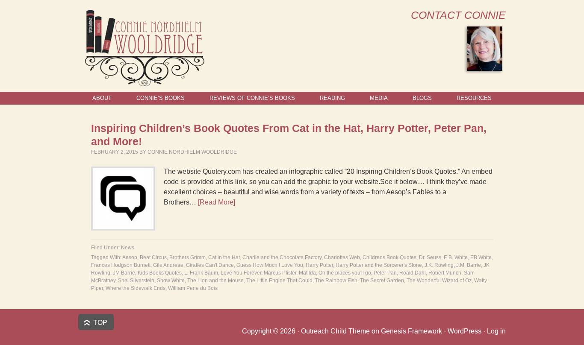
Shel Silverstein (136, 281)
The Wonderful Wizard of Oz (439, 281)
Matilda (307, 273)
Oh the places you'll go (345, 273)
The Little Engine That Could (279, 281)
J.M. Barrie (468, 265)
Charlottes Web (342, 257)
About (102, 98)
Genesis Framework (411, 331)
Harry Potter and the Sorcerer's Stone (379, 265)
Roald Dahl (412, 273)
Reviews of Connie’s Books (252, 98)
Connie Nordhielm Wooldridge (192, 152)
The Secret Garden (382, 281)
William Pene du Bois (193, 288)
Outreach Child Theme (335, 331)
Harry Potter (319, 265)
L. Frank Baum (201, 273)
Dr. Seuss (430, 257)
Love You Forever (241, 273)
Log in (496, 331)
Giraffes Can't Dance (210, 265)
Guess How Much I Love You (269, 265)
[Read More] (216, 202)
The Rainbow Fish (336, 281)
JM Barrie (124, 273)
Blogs (422, 98)
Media (379, 98)
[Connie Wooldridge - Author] (143, 82)
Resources (474, 98)
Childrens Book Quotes (389, 257)
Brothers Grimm (187, 257)
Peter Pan (385, 273)
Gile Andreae (168, 265)
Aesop (129, 257)
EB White (481, 257)
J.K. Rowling (439, 265)
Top (100, 322)
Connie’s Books (160, 98)
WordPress (464, 331)
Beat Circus (153, 257)
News (127, 248)
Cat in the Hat (224, 257)
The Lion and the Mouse (215, 281)
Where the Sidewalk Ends (135, 288)
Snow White (171, 281)
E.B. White (456, 257)
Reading (332, 98)
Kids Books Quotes (160, 273)
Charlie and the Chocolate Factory (281, 257)
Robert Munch (444, 273)
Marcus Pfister (280, 273)
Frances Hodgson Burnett (120, 265)
